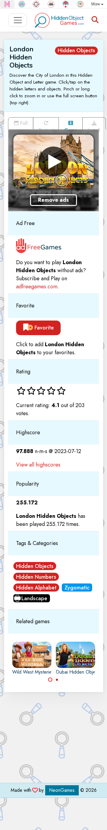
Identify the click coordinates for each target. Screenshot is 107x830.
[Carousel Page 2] (57, 679)
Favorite (43, 328)
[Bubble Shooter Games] (66, 4)
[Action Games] (36, 4)
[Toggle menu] (18, 20)
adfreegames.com (36, 286)
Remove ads (53, 200)
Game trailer (70, 128)
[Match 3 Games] (22, 4)
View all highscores (38, 465)
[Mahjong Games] (80, 4)
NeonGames (62, 790)
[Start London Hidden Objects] (53, 161)
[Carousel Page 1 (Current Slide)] (50, 679)
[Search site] (95, 20)
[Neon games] (7, 4)
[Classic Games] (51, 4)
